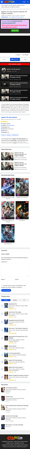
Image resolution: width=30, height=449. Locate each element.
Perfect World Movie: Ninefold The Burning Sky (17, 406)
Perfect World (12, 346)
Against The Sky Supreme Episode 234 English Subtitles (20, 154)
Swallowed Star (13, 304)
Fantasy (8, 135)
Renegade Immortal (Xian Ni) (16, 320)
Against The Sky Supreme (18, 17)
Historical (11, 323)
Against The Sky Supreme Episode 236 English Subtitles (20, 164)
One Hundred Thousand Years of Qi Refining (18, 337)
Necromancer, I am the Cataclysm (14, 425)
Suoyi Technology (10, 125)
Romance (13, 315)
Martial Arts (15, 135)
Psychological (9, 399)
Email (17, 279)
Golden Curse (9, 396)
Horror (22, 398)
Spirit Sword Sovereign (15, 312)
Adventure (18, 305)
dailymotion (15, 30)
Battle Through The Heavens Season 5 (19, 375)
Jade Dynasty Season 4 (12, 388)
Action (3, 135)
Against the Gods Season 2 (16, 367)
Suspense (14, 399)
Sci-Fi (12, 307)
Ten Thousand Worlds (14, 353)
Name (3, 279)
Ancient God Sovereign (12, 416)
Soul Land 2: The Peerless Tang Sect (18, 328)
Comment (4, 262)
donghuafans (4, 17)
